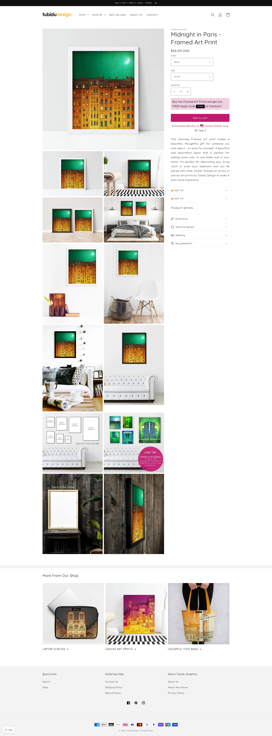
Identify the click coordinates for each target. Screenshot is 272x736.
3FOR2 (200, 106)
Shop (45, 687)
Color (174, 55)
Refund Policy (113, 692)
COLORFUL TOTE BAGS (183, 649)
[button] (83, 14)
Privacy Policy (176, 692)
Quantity (175, 85)
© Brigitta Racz (146, 730)
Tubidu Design (133, 730)
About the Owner (178, 687)
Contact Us (111, 681)
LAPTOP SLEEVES (53, 649)
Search (46, 681)
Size (173, 70)
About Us (173, 681)
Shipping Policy (114, 687)
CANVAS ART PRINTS (119, 649)
